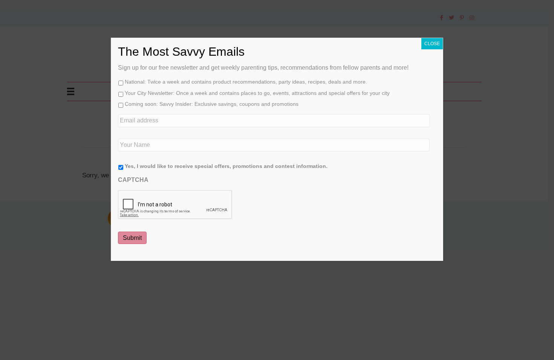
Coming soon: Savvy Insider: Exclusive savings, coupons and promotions (211, 104)
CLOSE (432, 43)
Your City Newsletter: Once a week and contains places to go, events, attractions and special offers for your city (257, 93)
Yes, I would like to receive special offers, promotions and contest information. (226, 166)
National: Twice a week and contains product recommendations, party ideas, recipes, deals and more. (246, 82)
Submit (132, 238)
